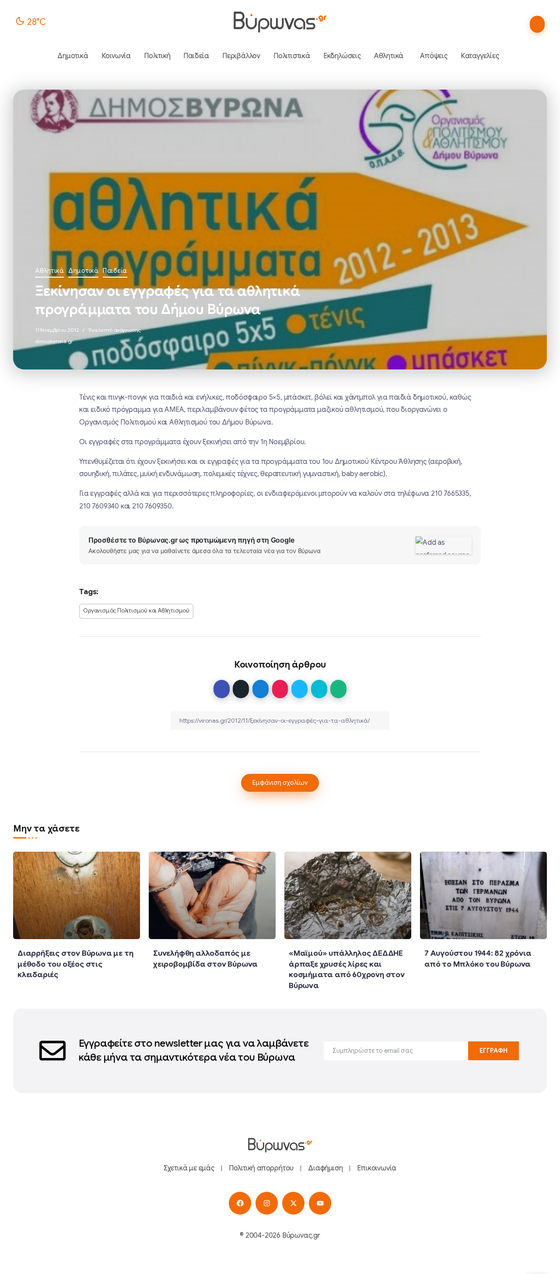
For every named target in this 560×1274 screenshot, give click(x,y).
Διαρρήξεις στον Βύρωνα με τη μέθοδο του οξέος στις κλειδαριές (75, 963)
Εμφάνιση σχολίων (280, 783)
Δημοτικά (83, 271)
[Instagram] (267, 1203)
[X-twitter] (293, 1203)
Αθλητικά (49, 271)
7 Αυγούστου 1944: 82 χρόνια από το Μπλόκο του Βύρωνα (478, 958)
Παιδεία (115, 271)
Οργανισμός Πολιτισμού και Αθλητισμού (136, 610)
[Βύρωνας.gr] (279, 21)
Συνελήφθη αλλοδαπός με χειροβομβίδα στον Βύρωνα (205, 958)
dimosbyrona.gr (54, 341)
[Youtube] (320, 1203)
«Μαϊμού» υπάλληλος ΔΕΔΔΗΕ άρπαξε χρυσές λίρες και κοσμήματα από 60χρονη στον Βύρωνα (347, 969)
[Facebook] (240, 1203)
